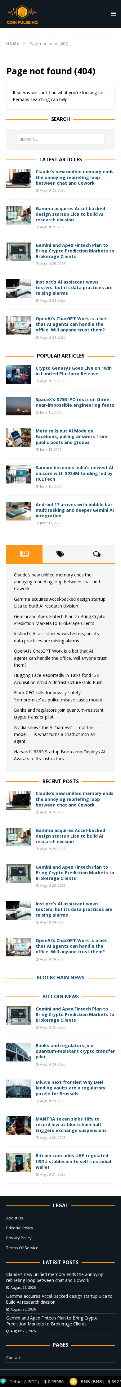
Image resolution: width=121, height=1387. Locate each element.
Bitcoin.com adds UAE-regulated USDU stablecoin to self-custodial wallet (73, 1161)
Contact (13, 1357)
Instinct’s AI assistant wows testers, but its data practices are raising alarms (74, 287)
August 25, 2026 (52, 190)
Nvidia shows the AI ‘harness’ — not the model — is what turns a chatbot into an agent (54, 734)
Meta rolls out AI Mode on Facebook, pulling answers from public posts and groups (71, 436)
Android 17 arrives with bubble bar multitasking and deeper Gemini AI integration (75, 510)
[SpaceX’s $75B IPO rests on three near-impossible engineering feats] (18, 406)
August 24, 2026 (52, 300)
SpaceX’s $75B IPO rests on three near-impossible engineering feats (75, 402)
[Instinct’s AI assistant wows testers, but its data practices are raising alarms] (18, 288)
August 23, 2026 (52, 1100)
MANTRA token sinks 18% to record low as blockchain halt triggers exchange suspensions (71, 1124)
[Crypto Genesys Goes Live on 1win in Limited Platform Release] (18, 374)
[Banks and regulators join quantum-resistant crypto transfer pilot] (18, 1052)
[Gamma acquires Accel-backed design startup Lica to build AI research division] (18, 215)
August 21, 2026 (52, 1174)
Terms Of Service (22, 1248)
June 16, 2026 (50, 449)
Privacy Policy (19, 1238)
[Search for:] (61, 139)
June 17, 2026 (50, 522)
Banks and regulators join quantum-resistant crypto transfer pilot (75, 1051)
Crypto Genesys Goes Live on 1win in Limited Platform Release (74, 371)
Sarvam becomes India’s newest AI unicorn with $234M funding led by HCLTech (74, 473)
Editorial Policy (19, 1228)
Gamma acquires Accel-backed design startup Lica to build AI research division (70, 214)
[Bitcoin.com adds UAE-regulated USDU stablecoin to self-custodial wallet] (18, 1162)
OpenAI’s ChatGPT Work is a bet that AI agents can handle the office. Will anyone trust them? (71, 324)
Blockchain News (60, 977)
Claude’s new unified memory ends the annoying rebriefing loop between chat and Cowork (75, 177)
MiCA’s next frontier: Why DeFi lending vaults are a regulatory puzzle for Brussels (70, 1087)
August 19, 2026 (52, 380)
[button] (112, 13)
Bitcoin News (61, 996)
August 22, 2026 (52, 1137)
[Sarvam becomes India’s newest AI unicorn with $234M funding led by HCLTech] (18, 474)
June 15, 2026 (50, 412)
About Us (14, 1218)
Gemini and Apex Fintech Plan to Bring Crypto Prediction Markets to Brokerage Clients (75, 250)
